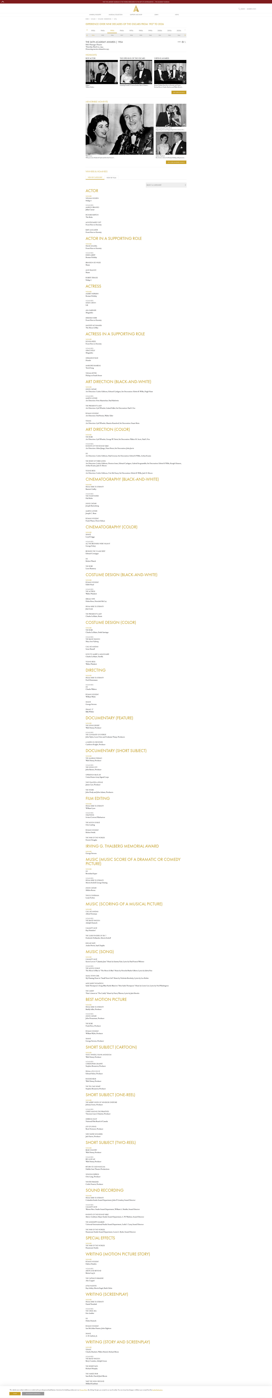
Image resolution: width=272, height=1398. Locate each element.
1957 (121, 35)
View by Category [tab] (95, 177)
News (177, 14)
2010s (169, 30)
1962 (169, 35)
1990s (150, 30)
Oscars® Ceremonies (104, 19)
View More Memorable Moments (176, 162)
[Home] (136, 8)
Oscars (93, 19)
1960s (122, 30)
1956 (112, 35)
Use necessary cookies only (33, 1393)
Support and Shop (136, 14)
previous (87, 30)
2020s (179, 30)
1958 (131, 35)
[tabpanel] (136, 784)
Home (87, 19)
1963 (178, 35)
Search (243, 9)
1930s (93, 30)
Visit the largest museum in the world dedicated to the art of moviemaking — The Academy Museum (136, 2)
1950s (112, 30)
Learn (156, 14)
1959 (140, 35)
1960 (150, 35)
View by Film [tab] (111, 178)
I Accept (15, 1393)
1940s (103, 30)
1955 (102, 35)
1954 (93, 35)
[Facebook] (183, 42)
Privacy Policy (83, 1390)
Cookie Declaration (157, 1390)
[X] (185, 42)
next (185, 30)
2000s (160, 30)
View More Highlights (179, 92)
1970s (131, 30)
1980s (141, 30)
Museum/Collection (116, 14)
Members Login (251, 9)
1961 (159, 35)
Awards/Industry (95, 14)
